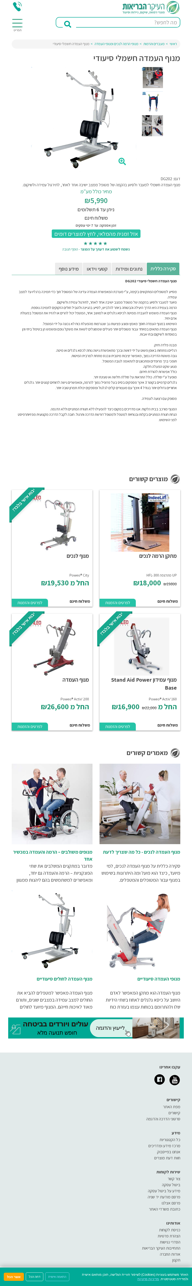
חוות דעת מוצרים (167, 1158)
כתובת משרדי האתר (164, 1209)
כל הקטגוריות (169, 1139)
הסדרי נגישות (170, 1242)
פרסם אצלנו (171, 1203)
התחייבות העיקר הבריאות (161, 1248)
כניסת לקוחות (169, 1229)
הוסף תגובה (70, 249)
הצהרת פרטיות (169, 1236)
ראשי (173, 43)
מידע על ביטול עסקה (164, 1190)
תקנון (176, 1260)
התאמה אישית (57, 1277)
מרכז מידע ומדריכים (164, 1145)
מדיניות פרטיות (148, 1279)
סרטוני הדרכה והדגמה (163, 1118)
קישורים (174, 1112)
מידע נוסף (69, 268)
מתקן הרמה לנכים (158, 555)
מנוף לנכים (78, 555)
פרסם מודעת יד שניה (164, 1197)
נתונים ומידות (129, 268)
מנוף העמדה (76, 679)
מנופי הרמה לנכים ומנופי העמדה (116, 43)
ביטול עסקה (171, 1184)
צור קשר (174, 1178)
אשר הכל (14, 1277)
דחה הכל (34, 1277)
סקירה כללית (163, 268)
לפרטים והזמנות (117, 602)
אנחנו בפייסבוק (168, 1151)
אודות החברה (170, 1254)
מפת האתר (171, 1106)
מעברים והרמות (154, 43)
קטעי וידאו (97, 268)
